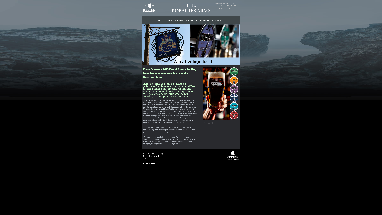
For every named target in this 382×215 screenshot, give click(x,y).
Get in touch (217, 21)
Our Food (189, 21)
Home (159, 21)
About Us (168, 21)
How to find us (202, 21)
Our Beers (179, 21)
